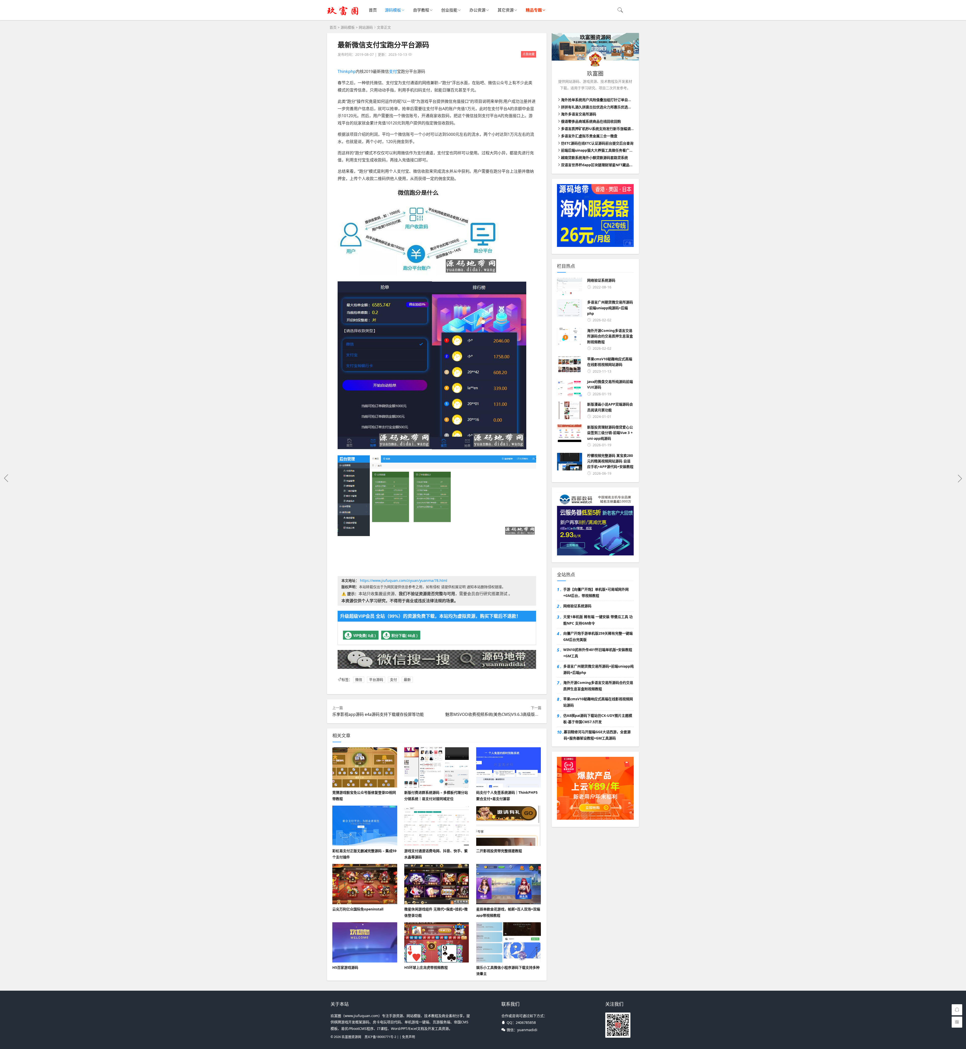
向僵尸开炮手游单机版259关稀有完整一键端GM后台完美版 (598, 636)
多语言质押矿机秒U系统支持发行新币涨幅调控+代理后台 (605, 128)
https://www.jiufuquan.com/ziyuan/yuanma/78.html (403, 580)
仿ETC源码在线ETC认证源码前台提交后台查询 (597, 143)
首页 (373, 10)
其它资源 (506, 10)
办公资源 (477, 10)
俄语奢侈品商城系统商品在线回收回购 (591, 121)
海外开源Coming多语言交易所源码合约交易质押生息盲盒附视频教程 (598, 685)
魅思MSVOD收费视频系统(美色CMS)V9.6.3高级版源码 (494, 714)
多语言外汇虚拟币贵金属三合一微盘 (589, 136)
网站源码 (366, 27)
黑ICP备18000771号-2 (380, 1037)
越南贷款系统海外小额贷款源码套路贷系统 (594, 157)
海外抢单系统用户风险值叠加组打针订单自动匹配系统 (603, 99)
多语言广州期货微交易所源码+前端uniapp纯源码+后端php (598, 669)
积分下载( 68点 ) (404, 635)
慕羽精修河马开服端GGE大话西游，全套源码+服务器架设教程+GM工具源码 (597, 734)
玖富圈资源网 (351, 1037)
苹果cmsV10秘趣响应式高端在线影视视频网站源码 (598, 702)
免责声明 (408, 1037)
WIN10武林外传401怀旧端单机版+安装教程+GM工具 (597, 652)
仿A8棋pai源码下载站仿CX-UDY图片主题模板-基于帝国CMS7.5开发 (597, 718)
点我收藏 (528, 54)
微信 (358, 679)
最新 (407, 679)
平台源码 (376, 679)
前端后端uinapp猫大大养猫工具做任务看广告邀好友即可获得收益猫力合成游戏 (623, 150)
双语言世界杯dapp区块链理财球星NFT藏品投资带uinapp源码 (610, 164)
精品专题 (534, 10)
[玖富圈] (343, 15)
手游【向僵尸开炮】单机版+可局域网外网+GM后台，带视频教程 (596, 592)
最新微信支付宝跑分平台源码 (383, 44)
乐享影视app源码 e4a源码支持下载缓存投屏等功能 (378, 714)
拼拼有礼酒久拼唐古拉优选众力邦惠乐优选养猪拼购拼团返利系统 (612, 107)
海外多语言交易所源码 (578, 114)
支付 (393, 71)
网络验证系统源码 (577, 605)
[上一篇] (6, 478)
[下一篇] (959, 478)
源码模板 (393, 10)
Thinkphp (347, 71)
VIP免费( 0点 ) (364, 635)
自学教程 (421, 10)
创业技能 (449, 10)
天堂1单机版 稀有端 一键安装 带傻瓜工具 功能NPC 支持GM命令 (598, 619)
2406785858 (526, 1022)
